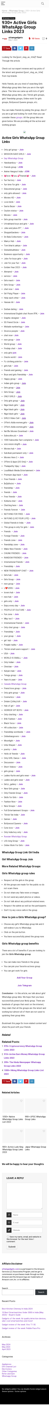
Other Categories (9, 1371)
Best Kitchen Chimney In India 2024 (17, 1309)
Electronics (7, 1369)
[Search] (42, 3)
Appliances (6, 1364)
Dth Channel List (9, 1366)
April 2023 (6, 1349)
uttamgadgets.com (10, 1269)
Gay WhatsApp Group (13, 158)
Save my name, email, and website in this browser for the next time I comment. (24, 1239)
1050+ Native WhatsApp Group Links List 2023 (12, 1119)
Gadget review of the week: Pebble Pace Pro (21, 1328)
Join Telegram (25, 985)
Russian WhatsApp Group (15, 836)
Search (5, 1288)
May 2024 (6, 1344)
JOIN (20, 167)
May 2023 (6, 1347)
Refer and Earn (8, 1374)
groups (19, 117)
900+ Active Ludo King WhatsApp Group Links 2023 (12, 1149)
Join (21, 149)
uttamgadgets (15, 37)
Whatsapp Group (16, 11)
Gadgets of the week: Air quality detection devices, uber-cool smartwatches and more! (24, 1319)
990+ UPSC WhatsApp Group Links (35, 1118)
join (14, 353)
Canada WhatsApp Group (15, 684)
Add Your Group (24, 977)
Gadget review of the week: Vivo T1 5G (19, 1324)
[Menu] (3, 3)
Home (4, 11)
